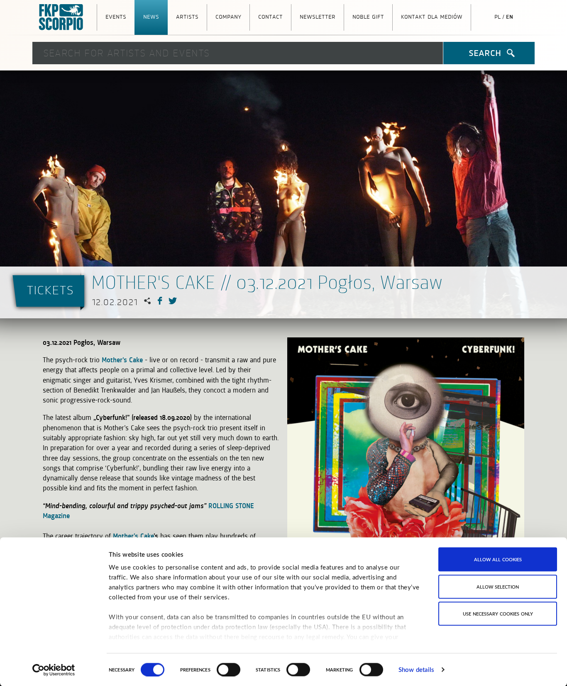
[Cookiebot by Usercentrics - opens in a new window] (53, 670)
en (509, 16)
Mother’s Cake (133, 536)
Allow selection (498, 586)
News (151, 16)
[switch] (228, 669)
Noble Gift (368, 16)
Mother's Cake (122, 360)
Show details (416, 670)
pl (497, 16)
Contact (270, 16)
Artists (187, 16)
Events (115, 16)
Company (228, 16)
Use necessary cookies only (498, 614)
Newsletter (317, 16)
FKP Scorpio (61, 17)
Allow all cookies (498, 559)
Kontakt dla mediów (431, 16)
